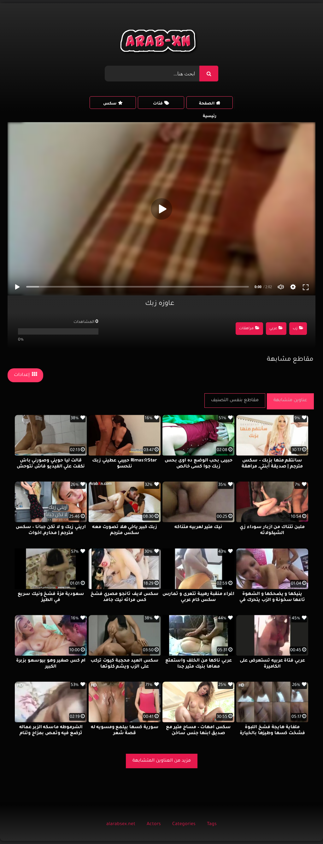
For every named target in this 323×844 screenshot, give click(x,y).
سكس (109, 104)
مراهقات (246, 329)
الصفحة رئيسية (207, 105)
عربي (273, 329)
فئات (158, 104)
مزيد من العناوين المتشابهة (161, 761)
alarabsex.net (120, 824)
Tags (212, 824)
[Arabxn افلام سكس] (159, 42)
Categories (184, 824)
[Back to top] (303, 825)
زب (295, 329)
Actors (154, 824)
